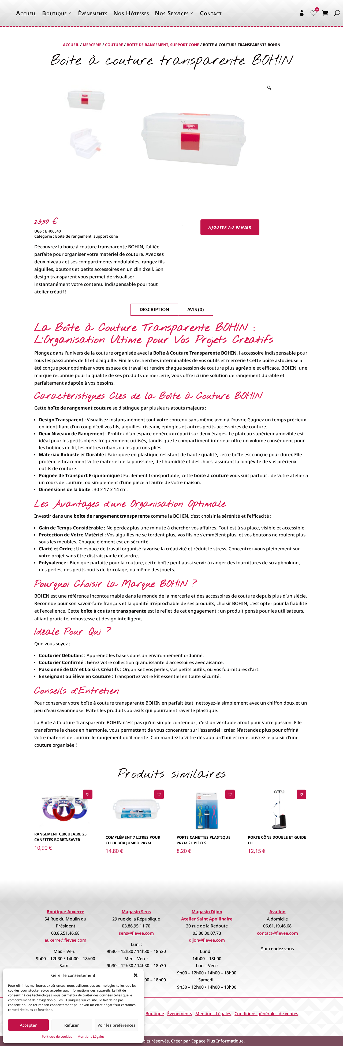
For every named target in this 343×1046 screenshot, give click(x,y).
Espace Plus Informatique (217, 1041)
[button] (135, 975)
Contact (211, 13)
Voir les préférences (116, 1025)
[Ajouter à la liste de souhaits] (87, 794)
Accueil (26, 13)
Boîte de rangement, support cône (163, 44)
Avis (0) (195, 309)
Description (154, 309)
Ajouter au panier (229, 227)
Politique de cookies (57, 1036)
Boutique (54, 13)
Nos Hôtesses (131, 13)
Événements (179, 1013)
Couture (114, 44)
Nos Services (172, 13)
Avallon (277, 912)
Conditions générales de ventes (266, 1013)
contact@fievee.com (277, 933)
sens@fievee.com (136, 933)
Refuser (71, 1025)
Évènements (92, 13)
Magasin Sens (136, 912)
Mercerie (92, 44)
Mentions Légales (91, 1036)
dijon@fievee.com (207, 940)
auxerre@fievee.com (65, 940)
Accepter (28, 1025)
